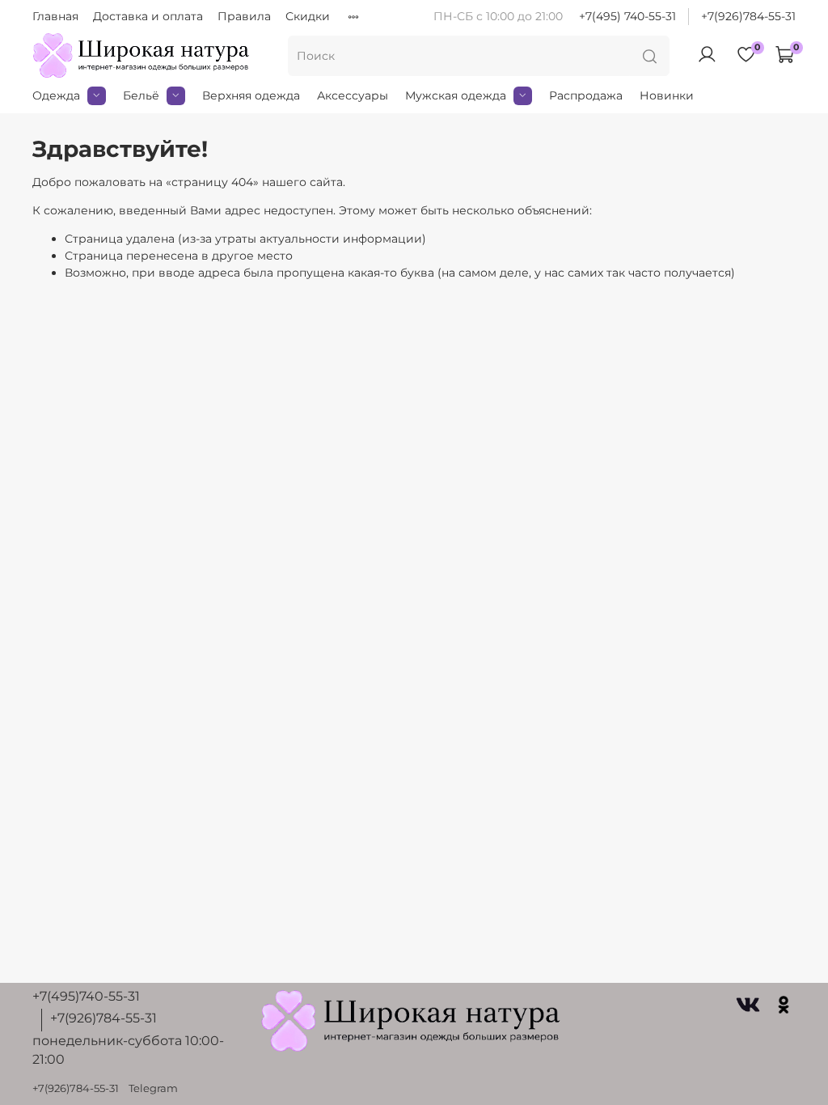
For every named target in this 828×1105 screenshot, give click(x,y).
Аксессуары (352, 95)
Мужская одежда (455, 95)
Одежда (56, 95)
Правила (244, 16)
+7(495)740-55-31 (86, 996)
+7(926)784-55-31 (748, 16)
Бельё (141, 95)
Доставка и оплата (148, 16)
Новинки (667, 95)
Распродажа (586, 95)
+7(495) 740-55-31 (627, 16)
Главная (55, 16)
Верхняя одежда (251, 95)
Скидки (307, 16)
